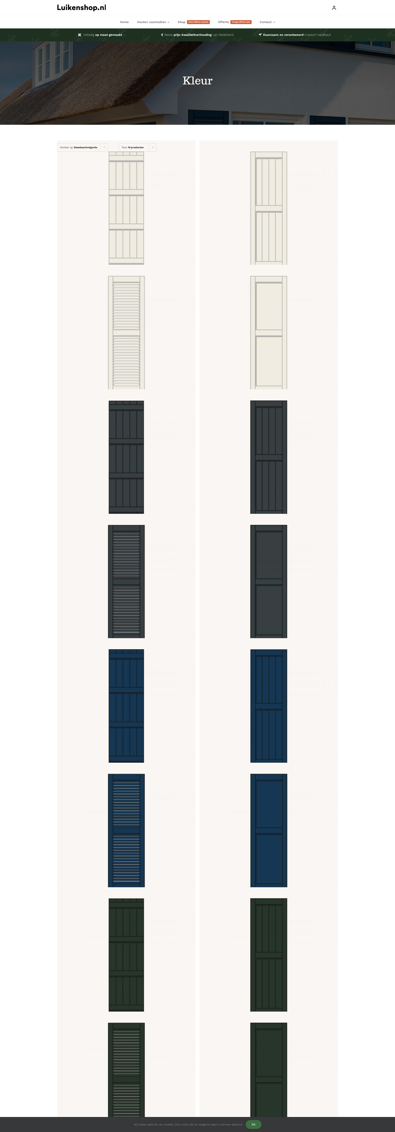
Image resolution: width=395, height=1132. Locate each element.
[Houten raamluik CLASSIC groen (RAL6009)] (269, 956)
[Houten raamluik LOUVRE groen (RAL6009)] (126, 1080)
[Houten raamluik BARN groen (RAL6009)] (126, 956)
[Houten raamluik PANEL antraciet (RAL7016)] (269, 582)
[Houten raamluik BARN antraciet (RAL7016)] (126, 458)
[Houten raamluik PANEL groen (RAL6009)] (269, 1080)
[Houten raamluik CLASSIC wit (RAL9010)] (269, 209)
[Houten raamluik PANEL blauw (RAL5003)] (269, 831)
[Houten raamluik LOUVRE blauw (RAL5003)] (126, 831)
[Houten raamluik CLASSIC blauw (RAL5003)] (269, 707)
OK (254, 1124)
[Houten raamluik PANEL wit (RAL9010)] (269, 334)
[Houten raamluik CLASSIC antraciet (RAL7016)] (269, 458)
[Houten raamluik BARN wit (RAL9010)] (126, 209)
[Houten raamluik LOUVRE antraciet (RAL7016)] (126, 582)
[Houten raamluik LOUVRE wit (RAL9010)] (126, 334)
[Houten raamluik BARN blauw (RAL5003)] (126, 707)
